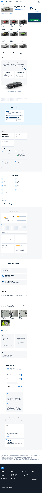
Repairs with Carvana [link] (14, 488)
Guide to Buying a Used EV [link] (15, 492)
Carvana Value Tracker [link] (4, 489)
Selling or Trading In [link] (14, 485)
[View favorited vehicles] (36, 2)
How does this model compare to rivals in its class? (9, 103)
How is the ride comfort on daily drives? (7, 232)
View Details (4, 173)
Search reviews (5, 243)
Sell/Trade (16, 1)
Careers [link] (22, 488)
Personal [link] (5, 206)
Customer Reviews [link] (24, 486)
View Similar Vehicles (34, 20)
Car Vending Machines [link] (24, 485)
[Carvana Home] (2, 479)
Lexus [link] (4, 4)
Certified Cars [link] (13, 489)
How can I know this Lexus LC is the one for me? (8, 98)
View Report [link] (19, 397)
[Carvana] (4, 1)
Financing (20, 1)
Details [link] (16, 143)
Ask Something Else (17, 105)
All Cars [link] (2, 4)
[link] (7, 295)
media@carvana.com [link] (34, 490)
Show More (4, 57)
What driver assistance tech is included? (7, 105)
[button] (39, 2)
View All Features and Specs (6, 209)
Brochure (5, 203)
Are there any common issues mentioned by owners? (9, 234)
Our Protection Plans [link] (14, 486)
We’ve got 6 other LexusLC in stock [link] (19, 9)
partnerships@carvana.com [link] (35, 489)
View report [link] (3, 143)
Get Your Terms (37, 11)
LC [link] (6, 4)
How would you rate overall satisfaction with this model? (9, 236)
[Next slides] (25, 69)
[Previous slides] (22, 69)
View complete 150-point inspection (12, 394)
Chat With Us (34, 485)
